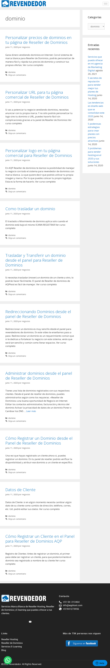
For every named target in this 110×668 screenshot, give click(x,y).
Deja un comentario (17, 75)
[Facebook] (25, 621)
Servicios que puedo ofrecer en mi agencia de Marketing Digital (95, 63)
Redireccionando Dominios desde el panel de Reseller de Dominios (38, 314)
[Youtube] (30, 621)
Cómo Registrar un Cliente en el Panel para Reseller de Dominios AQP (39, 538)
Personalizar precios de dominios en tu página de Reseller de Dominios (38, 40)
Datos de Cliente (20, 489)
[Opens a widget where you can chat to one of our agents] (100, 663)
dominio (12, 72)
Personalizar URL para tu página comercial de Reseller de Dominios (37, 94)
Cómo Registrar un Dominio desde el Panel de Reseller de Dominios (38, 440)
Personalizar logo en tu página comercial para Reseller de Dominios (38, 153)
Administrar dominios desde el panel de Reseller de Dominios (38, 375)
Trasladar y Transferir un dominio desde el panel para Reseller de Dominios (35, 260)
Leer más (31, 411)
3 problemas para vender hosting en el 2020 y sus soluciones (94, 155)
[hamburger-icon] (106, 4)
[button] (8, 660)
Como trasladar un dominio (30, 208)
